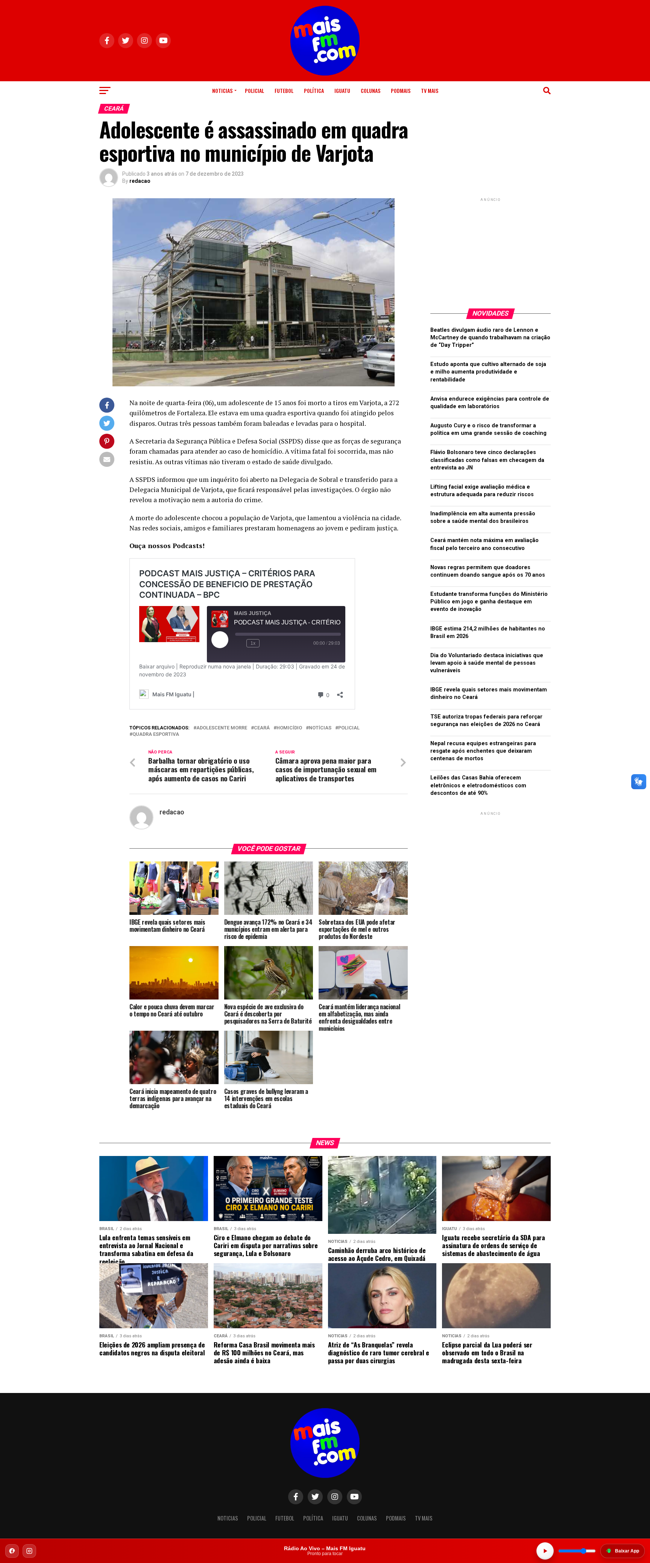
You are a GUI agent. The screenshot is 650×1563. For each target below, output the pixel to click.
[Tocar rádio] (545, 1551)
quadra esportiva (155, 734)
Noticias (222, 90)
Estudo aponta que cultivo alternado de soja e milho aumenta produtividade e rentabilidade (488, 372)
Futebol (284, 90)
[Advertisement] (490, 250)
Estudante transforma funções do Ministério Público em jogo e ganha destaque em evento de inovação (489, 601)
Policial (254, 90)
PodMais (400, 90)
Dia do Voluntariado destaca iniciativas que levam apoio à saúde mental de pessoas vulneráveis (486, 663)
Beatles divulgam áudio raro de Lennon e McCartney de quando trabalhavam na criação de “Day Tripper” (490, 337)
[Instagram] (29, 1551)
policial (349, 728)
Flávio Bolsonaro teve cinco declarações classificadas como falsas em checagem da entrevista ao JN (487, 460)
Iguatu (342, 90)
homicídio (289, 728)
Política (314, 90)
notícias (320, 728)
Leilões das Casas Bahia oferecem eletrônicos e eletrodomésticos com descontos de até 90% (478, 785)
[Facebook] (12, 1551)
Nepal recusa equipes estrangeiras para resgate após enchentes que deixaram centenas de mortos (483, 751)
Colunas (370, 90)
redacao (139, 181)
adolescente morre (221, 728)
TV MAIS (429, 90)
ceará (262, 728)
